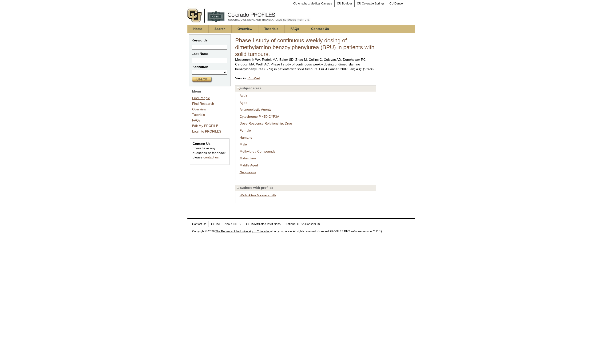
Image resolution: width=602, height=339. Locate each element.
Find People (201, 98)
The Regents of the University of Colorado (242, 231)
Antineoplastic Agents (255, 109)
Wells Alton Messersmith (258, 195)
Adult (243, 95)
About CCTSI (233, 224)
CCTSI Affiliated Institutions (263, 224)
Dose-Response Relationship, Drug (266, 123)
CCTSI (215, 224)
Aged (243, 103)
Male (243, 144)
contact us (211, 157)
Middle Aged (249, 165)
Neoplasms (248, 172)
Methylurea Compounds (257, 151)
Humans (246, 137)
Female (245, 130)
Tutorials (271, 29)
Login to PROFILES (206, 131)
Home (197, 29)
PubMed (254, 78)
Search (220, 29)
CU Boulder (344, 3)
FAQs (294, 29)
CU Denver (396, 3)
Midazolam (248, 158)
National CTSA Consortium (302, 224)
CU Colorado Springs (370, 3)
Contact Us (320, 29)
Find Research (203, 103)
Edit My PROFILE (205, 126)
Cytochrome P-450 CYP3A (259, 116)
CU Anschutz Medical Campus (312, 3)
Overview (245, 29)
